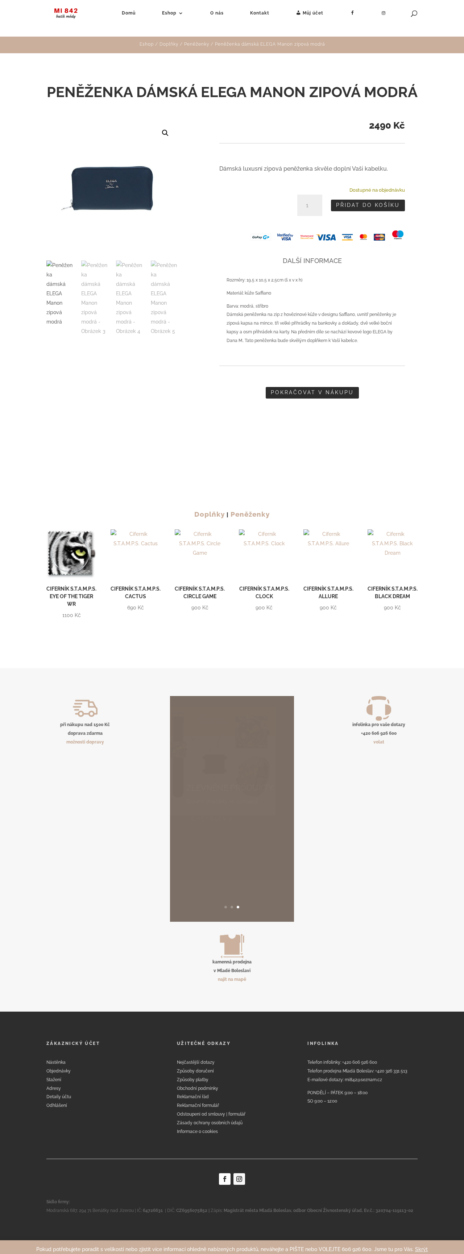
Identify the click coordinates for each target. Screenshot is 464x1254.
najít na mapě (232, 979)
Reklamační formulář (198, 1105)
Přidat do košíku (368, 205)
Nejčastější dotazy (196, 1062)
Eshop (169, 13)
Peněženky (196, 44)
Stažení (53, 1079)
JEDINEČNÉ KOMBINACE (224, 842)
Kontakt (259, 13)
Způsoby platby (192, 1079)
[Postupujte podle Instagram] (239, 1179)
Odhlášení (56, 1105)
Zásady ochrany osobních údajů (210, 1122)
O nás (217, 13)
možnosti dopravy (85, 742)
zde (189, 890)
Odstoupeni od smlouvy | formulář (211, 1114)
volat (378, 742)
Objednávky (58, 1071)
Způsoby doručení (195, 1071)
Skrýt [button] (421, 1249)
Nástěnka (56, 1062)
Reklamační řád (193, 1096)
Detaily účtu (58, 1096)
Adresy (53, 1088)
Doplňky (169, 44)
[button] (165, 132)
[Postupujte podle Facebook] (225, 1179)
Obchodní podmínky (197, 1088)
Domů (129, 13)
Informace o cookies (197, 1131)
